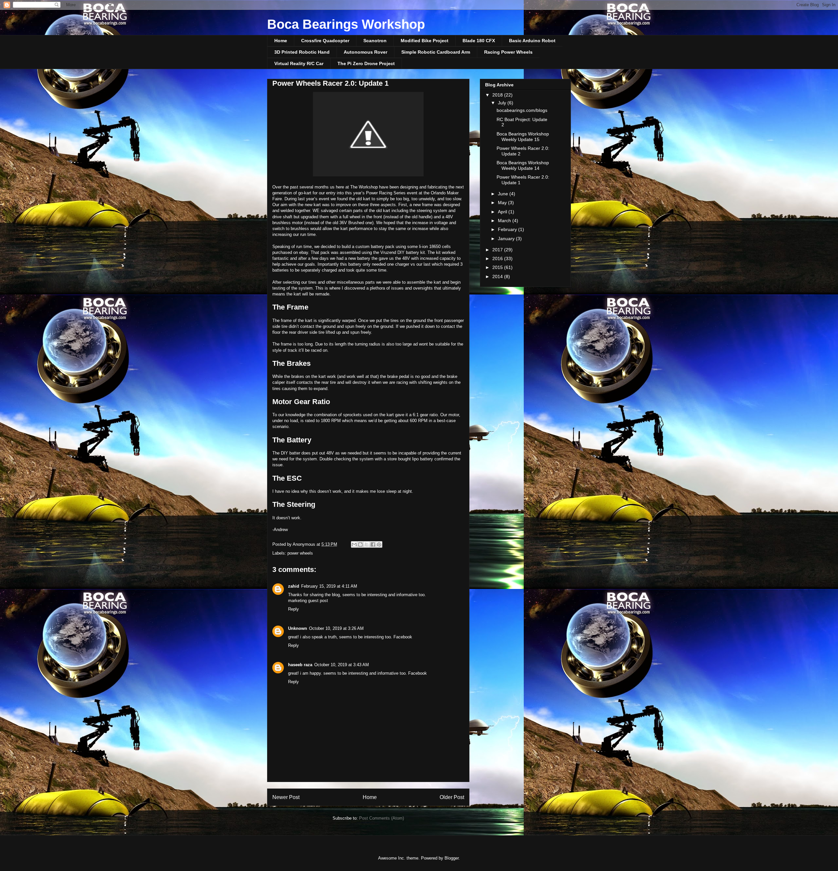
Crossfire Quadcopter (325, 40)
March (505, 220)
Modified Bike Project (424, 40)
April (503, 211)
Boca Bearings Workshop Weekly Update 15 (523, 136)
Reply (293, 609)
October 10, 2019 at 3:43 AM (341, 664)
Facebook (402, 636)
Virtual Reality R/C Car (298, 63)
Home (280, 40)
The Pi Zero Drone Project (366, 63)
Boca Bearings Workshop (346, 24)
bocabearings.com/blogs (522, 110)
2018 (498, 95)
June (503, 193)
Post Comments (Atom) (381, 818)
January (507, 238)
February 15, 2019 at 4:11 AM (329, 586)
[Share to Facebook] (373, 544)
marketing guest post (308, 600)
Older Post (452, 797)
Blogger (452, 858)
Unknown (297, 628)
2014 (498, 276)
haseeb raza (300, 664)
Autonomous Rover (365, 52)
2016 (498, 258)
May (503, 202)
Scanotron (375, 40)
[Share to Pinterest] (379, 544)
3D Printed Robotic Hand (302, 52)
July (502, 102)
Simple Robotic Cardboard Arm (435, 52)
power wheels (300, 553)
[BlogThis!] (360, 544)
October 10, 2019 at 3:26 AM (336, 628)
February (508, 229)
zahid (293, 586)
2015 (498, 267)
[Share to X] (366, 544)
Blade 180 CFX (479, 40)
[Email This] (354, 544)
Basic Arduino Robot (532, 40)
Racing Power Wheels (508, 52)
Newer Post (286, 797)
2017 (498, 249)
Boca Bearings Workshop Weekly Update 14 (523, 165)
